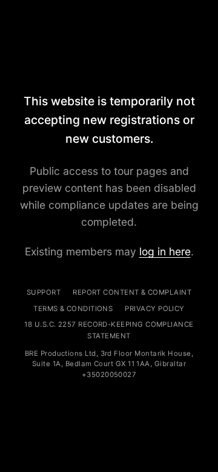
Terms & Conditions (73, 308)
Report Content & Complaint (132, 292)
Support (44, 292)
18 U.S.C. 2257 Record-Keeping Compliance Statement (108, 329)
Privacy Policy (154, 308)
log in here (165, 251)
